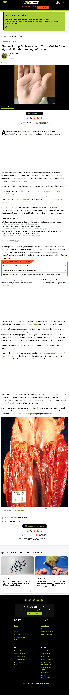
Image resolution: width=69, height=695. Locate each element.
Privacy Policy (45, 656)
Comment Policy (19, 656)
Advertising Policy (47, 659)
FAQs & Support (46, 634)
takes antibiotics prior (25, 414)
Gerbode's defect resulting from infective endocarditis (21, 227)
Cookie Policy (45, 653)
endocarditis (29, 134)
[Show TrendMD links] (66, 240)
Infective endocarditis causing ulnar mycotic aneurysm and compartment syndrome (31, 222)
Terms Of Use (45, 651)
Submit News (45, 629)
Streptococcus (33, 324)
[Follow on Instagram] (33, 600)
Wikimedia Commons (18, 510)
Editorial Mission (20, 651)
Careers (16, 631)
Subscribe (17, 634)
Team (16, 626)
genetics (42, 578)
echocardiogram (19, 200)
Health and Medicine (10, 41)
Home (16, 623)
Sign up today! (34, 613)
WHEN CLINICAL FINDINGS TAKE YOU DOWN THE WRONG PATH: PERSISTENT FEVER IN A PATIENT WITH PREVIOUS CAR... (32, 232)
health (8, 578)
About (16, 629)
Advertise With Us (47, 631)
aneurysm (12, 210)
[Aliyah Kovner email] (10, 56)
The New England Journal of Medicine (48, 191)
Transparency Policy (20, 659)
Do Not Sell (45, 672)
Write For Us (45, 626)
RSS (47, 683)
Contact (43, 623)
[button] (64, 2)
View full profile (5, 63)
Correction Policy (19, 653)
